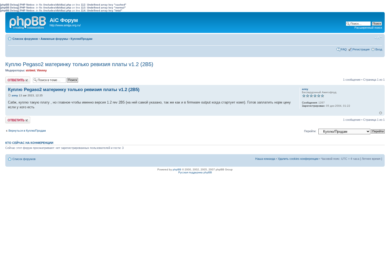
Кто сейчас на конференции (29, 142)
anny (15, 95)
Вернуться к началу (380, 112)
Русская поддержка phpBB (195, 172)
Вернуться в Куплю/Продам (27, 130)
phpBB (177, 169)
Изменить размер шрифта (378, 37)
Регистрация (361, 49)
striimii (30, 70)
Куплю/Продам (81, 38)
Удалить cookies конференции (298, 158)
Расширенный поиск (368, 27)
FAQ (344, 49)
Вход (378, 49)
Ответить (11, 78)
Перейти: (310, 131)
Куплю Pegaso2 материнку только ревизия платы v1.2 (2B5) (79, 64)
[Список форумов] (28, 21)
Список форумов (25, 38)
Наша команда (265, 158)
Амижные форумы (54, 38)
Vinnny (42, 70)
